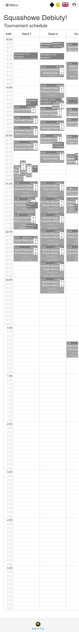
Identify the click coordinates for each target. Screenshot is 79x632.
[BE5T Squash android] (52, 5)
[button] (65, 4)
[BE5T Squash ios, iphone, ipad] (58, 5)
